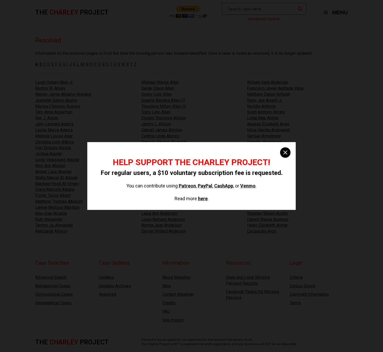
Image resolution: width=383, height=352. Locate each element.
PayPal (205, 186)
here (203, 198)
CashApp (223, 186)
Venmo (248, 186)
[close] (285, 152)
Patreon (187, 186)
